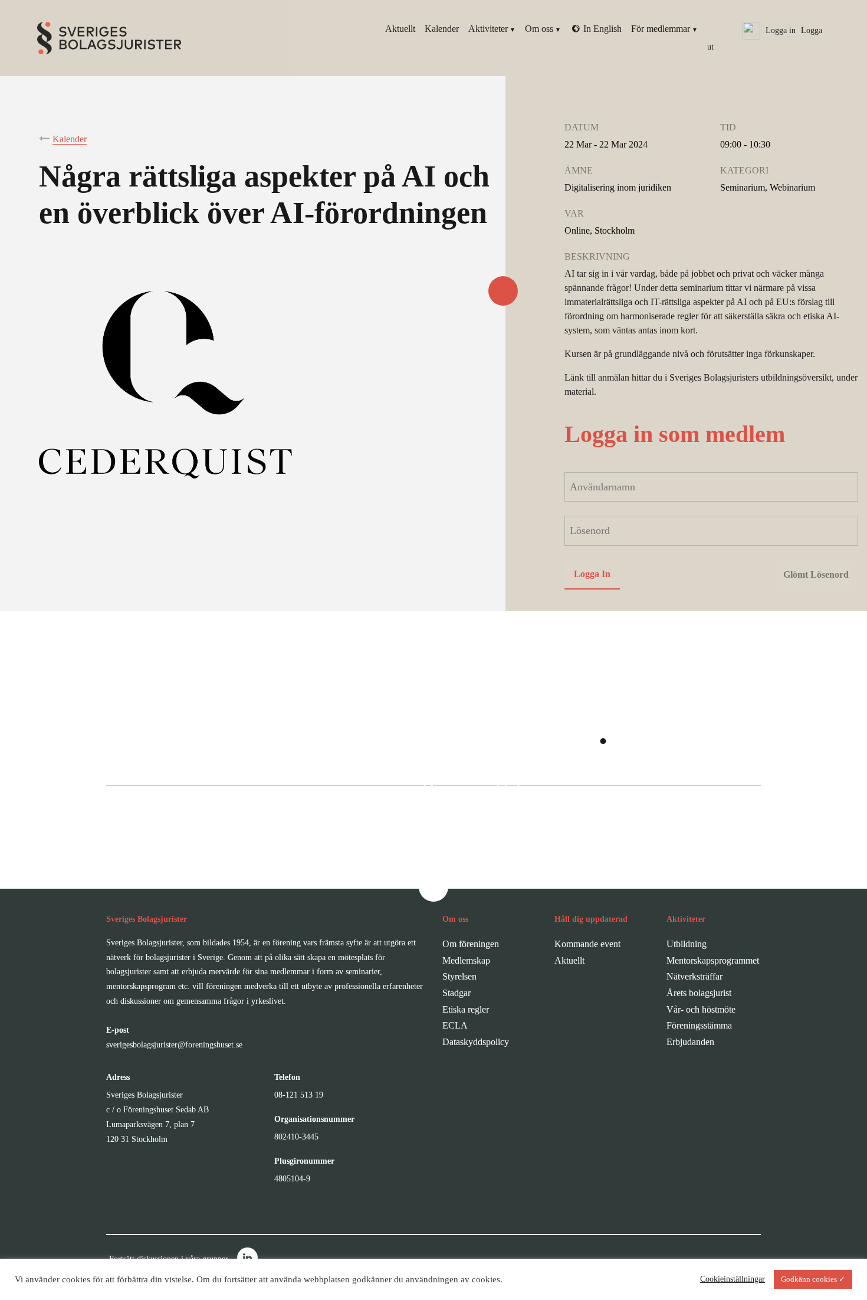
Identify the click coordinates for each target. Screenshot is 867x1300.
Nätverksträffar (694, 976)
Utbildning (686, 944)
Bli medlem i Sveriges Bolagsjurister (421, 777)
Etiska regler (465, 1009)
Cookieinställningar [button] (732, 1279)
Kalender (442, 29)
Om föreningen (470, 944)
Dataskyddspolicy (475, 1042)
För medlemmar (660, 29)
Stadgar (456, 993)
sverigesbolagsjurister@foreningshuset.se (174, 1044)
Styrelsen (459, 976)
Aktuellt (400, 29)
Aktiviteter (488, 29)
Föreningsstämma (699, 1025)
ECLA (455, 1025)
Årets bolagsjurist (698, 993)
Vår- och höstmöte (700, 1009)
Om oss (539, 29)
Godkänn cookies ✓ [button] (813, 1279)
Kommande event (587, 944)
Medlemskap (466, 960)
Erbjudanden (690, 1042)
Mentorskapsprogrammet (712, 960)
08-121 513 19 (298, 1095)
